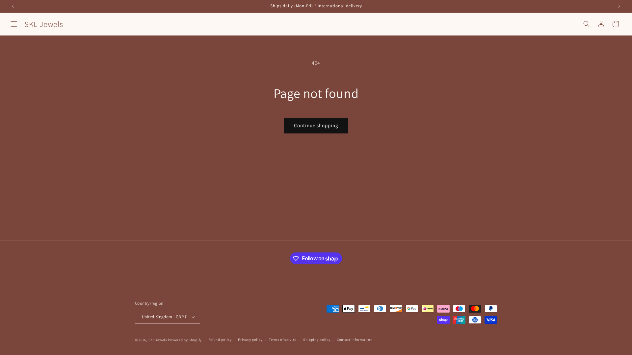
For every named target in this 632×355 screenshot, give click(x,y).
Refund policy (220, 339)
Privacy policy (250, 339)
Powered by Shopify (185, 340)
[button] (14, 24)
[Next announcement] (619, 6)
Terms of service (283, 339)
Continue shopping (316, 125)
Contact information (354, 339)
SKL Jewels (157, 340)
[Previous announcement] (13, 6)
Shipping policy (316, 339)
